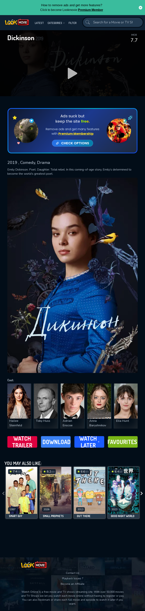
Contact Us (72, 573)
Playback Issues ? (72, 578)
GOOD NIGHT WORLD (122, 516)
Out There (83, 516)
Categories (55, 23)
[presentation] (3, 494)
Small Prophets (53, 516)
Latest (39, 23)
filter (72, 23)
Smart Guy (15, 516)
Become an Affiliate (72, 584)
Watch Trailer (22, 442)
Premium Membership (75, 133)
